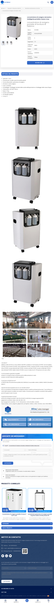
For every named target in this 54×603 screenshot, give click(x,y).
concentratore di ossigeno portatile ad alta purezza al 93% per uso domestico (40, 514)
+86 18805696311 (13, 545)
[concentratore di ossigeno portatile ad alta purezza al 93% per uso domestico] (40, 500)
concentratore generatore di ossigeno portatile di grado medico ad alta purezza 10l (14, 514)
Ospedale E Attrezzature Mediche (14, 8)
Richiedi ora (39, 63)
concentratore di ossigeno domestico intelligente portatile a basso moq (24, 445)
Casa (3, 8)
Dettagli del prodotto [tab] (10, 74)
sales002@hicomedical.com (14, 548)
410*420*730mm (13, 89)
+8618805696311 (17, 551)
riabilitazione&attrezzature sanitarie (32, 8)
